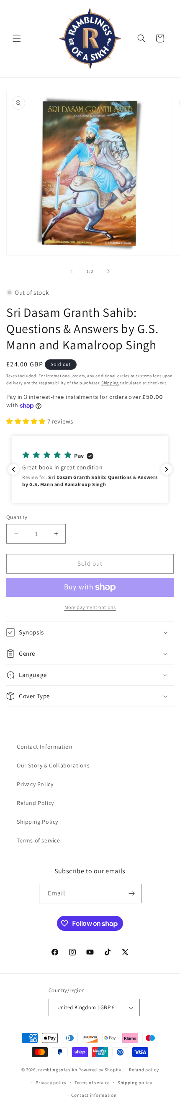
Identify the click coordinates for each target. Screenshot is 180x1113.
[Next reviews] (166, 469)
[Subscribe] (132, 893)
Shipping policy (135, 1082)
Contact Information (44, 746)
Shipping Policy (37, 821)
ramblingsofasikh (57, 1070)
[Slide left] (71, 271)
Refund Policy (35, 803)
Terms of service (38, 840)
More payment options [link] (90, 607)
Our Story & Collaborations (53, 765)
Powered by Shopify (99, 1070)
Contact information (93, 1095)
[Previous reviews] (13, 469)
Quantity (16, 517)
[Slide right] (108, 271)
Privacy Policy (35, 784)
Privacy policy (51, 1082)
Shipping (110, 383)
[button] (17, 38)
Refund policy (144, 1070)
